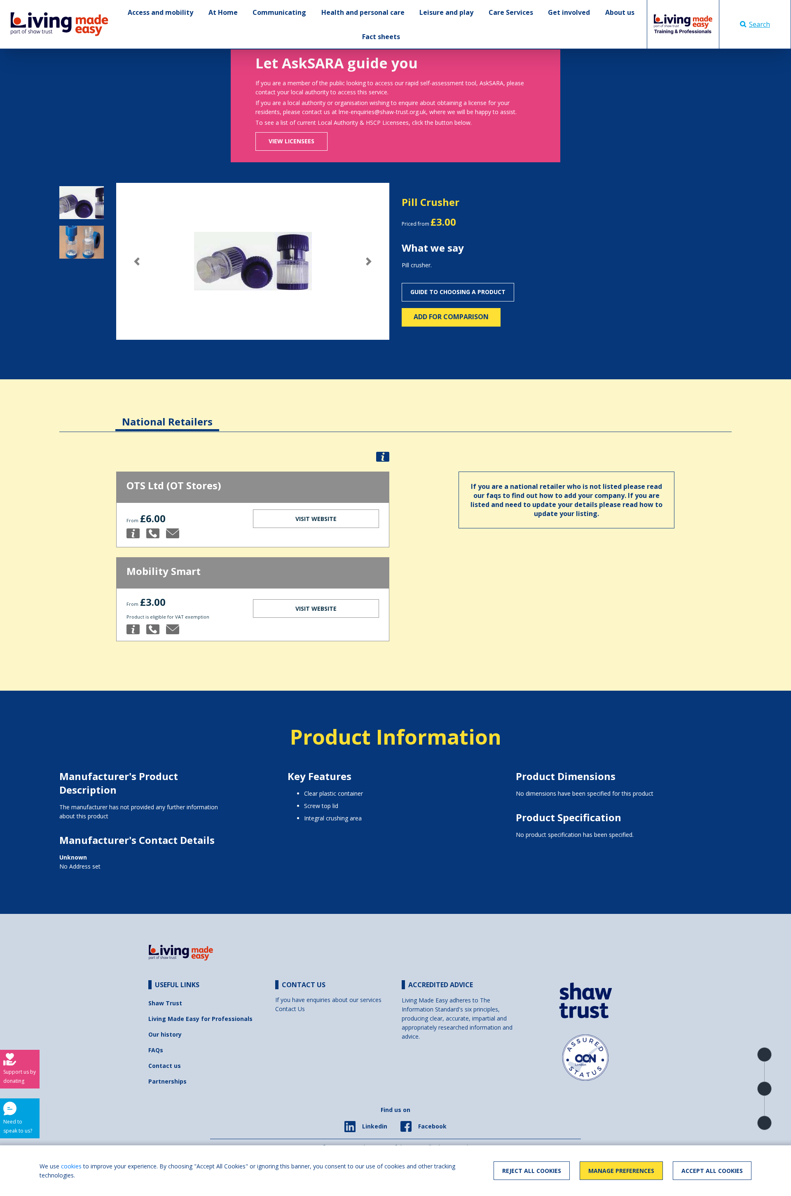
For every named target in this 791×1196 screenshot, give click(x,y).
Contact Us (290, 1009)
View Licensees (291, 141)
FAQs (155, 1050)
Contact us (164, 1066)
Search (759, 24)
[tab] (167, 415)
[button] (136, 261)
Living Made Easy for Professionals (200, 1019)
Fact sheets (381, 36)
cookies (71, 1166)
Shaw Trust (165, 1003)
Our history (165, 1034)
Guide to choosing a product (457, 292)
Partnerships (167, 1081)
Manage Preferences (621, 1171)
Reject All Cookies (531, 1171)
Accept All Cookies (712, 1171)
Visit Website (316, 519)
